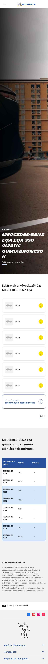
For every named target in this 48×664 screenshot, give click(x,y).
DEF (41, 416)
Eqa (10, 606)
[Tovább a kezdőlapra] (26, 4)
